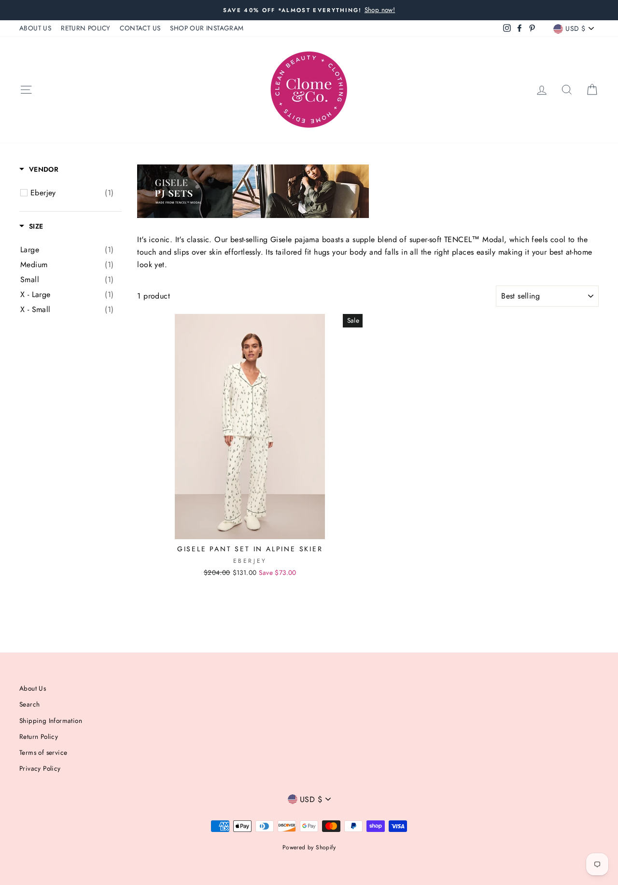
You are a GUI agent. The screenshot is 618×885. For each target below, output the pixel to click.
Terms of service (43, 752)
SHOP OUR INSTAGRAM (206, 28)
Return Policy (38, 736)
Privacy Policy (40, 768)
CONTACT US (140, 28)
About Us (32, 688)
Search (29, 704)
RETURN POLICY (85, 28)
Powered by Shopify (309, 847)
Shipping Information (50, 720)
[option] (309, 10)
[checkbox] (71, 193)
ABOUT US (35, 28)
